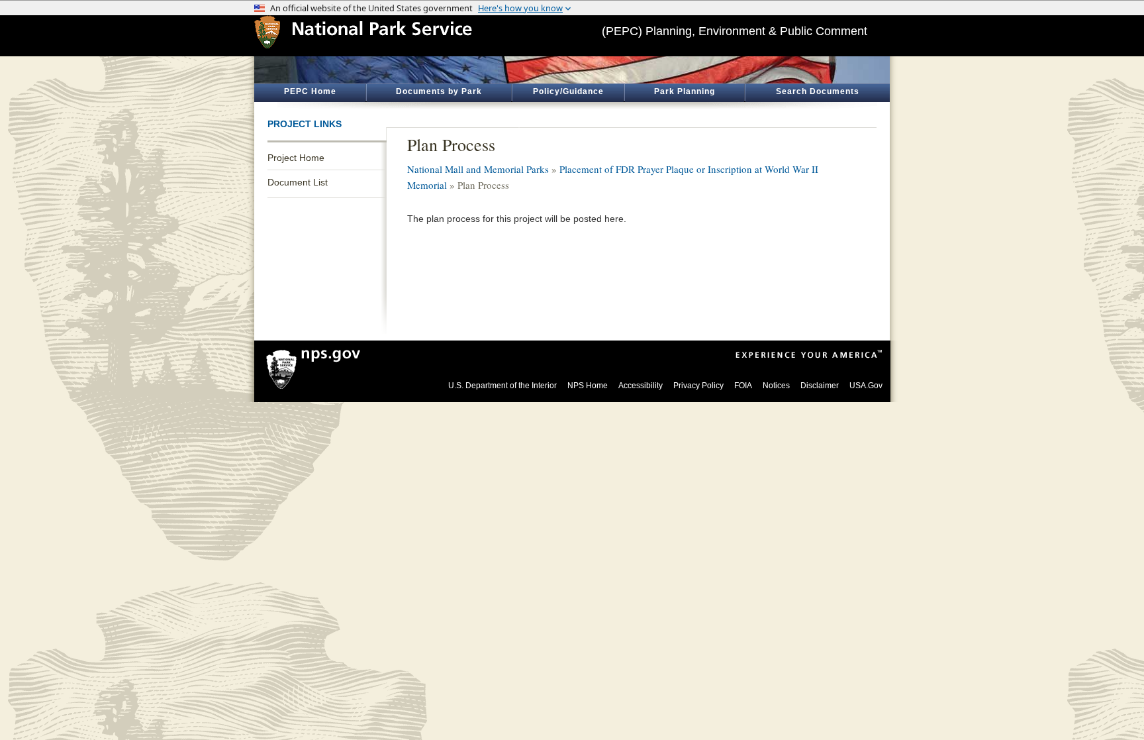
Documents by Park (439, 91)
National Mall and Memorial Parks (478, 169)
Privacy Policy (698, 385)
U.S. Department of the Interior (502, 385)
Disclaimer (819, 385)
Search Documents (817, 91)
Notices (776, 385)
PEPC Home (310, 91)
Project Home (295, 157)
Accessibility (640, 385)
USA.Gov (865, 385)
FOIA (743, 385)
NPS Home (587, 385)
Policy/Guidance (568, 91)
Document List (297, 182)
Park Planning (684, 91)
